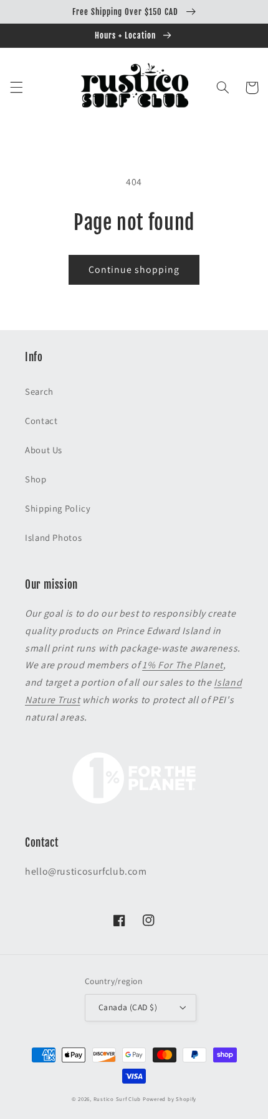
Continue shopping (134, 269)
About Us (43, 450)
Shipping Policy (57, 508)
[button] (16, 87)
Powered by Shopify (169, 1099)
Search (39, 391)
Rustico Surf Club (117, 1099)
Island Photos (53, 537)
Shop (36, 479)
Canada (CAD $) (127, 1007)
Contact (41, 420)
